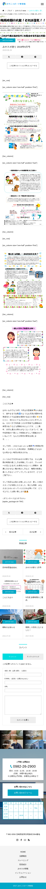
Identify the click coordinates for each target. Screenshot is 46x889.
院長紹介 (23, 864)
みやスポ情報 (23, 869)
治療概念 (23, 856)
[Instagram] (17, 840)
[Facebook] (21, 840)
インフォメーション (23, 873)
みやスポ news (8, 40)
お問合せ (23, 877)
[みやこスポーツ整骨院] (14, 3)
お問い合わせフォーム (23, 793)
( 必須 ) (15, 671)
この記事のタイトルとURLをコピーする (23, 66)
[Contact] (25, 840)
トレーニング (23, 860)
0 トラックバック (33, 657)
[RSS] (28, 840)
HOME (23, 852)
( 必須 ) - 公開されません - (17, 678)
